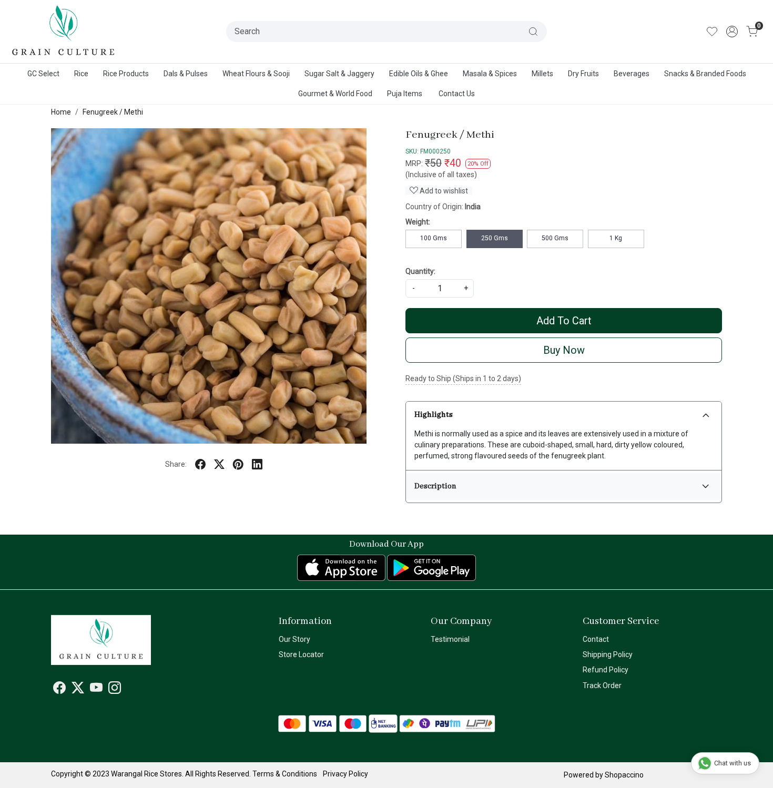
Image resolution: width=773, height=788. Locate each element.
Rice (81, 73)
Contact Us (457, 93)
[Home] (63, 31)
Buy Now (564, 350)
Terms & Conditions (284, 774)
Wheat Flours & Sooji (256, 73)
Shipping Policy (608, 654)
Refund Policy (605, 670)
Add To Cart (564, 320)
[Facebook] (59, 689)
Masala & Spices (490, 73)
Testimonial (450, 639)
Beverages (631, 73)
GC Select (43, 73)
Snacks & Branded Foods (705, 73)
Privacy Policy (345, 774)
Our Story (294, 639)
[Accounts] (732, 31)
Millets (542, 73)
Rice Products (126, 73)
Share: (176, 464)
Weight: (417, 222)
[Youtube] (96, 689)
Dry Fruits (583, 73)
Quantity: (420, 271)
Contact (596, 639)
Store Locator (301, 654)
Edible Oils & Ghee (418, 73)
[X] (77, 689)
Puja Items (404, 93)
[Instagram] (114, 689)
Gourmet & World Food (335, 93)
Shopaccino (624, 775)
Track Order (602, 685)
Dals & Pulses (186, 73)
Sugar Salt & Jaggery (339, 73)
